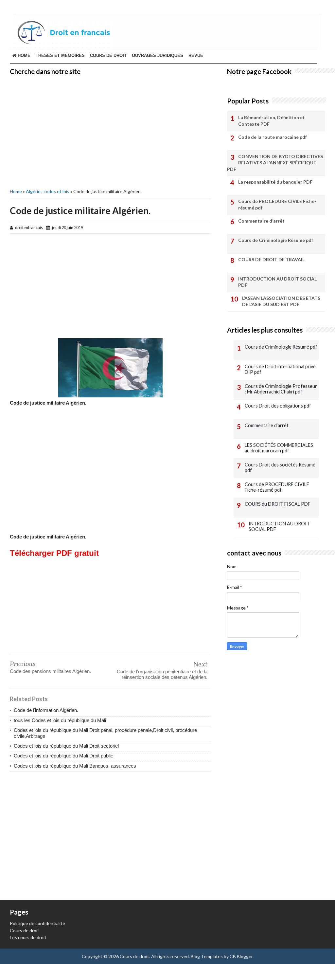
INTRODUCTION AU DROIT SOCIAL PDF (277, 282)
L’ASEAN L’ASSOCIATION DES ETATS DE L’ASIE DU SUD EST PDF (281, 301)
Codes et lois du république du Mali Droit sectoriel (66, 746)
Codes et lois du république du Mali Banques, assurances (75, 766)
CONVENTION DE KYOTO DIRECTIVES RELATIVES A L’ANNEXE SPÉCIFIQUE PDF (275, 163)
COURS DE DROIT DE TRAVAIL (271, 259)
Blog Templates (207, 956)
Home (23, 55)
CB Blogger (241, 956)
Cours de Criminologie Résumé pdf (275, 240)
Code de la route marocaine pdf (272, 137)
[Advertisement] (110, 131)
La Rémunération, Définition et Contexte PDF (271, 121)
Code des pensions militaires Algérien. (50, 671)
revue (195, 55)
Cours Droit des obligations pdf (278, 406)
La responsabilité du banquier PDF (275, 182)
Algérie (33, 191)
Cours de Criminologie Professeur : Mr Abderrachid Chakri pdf (281, 389)
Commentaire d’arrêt (261, 221)
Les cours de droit (28, 937)
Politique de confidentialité (37, 923)
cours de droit (108, 55)
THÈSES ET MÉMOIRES (60, 55)
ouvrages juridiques (157, 55)
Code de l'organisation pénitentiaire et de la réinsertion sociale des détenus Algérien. (162, 674)
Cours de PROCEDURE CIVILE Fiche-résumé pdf (277, 204)
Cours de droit (24, 930)
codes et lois (56, 191)
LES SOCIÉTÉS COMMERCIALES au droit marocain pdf (279, 448)
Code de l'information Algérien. (46, 710)
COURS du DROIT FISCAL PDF (277, 504)
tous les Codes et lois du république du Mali (60, 720)
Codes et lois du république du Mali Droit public (63, 755)
